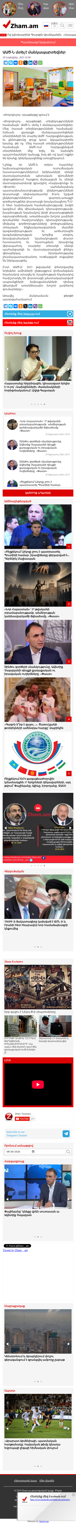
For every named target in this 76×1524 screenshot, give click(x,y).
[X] (25, 63)
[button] (7, 369)
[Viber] (35, 63)
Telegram (28, 313)
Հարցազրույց (14, 1161)
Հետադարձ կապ (25, 1480)
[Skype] (10, 63)
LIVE (7, 1060)
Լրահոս (10, 413)
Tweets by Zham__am (15, 1250)
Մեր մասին (46, 1480)
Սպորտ (9, 1390)
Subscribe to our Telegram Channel (16, 1133)
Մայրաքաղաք (14, 1306)
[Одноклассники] (20, 63)
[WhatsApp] (40, 63)
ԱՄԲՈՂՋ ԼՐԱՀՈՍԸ (38, 493)
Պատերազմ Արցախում (38, 42)
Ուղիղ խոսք (13, 333)
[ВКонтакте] (15, 63)
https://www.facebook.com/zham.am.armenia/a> (50, 1500)
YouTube (28, 322)
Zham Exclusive (13, 961)
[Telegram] (6, 63)
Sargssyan (44, 1521)
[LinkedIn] (30, 63)
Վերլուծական (14, 871)
